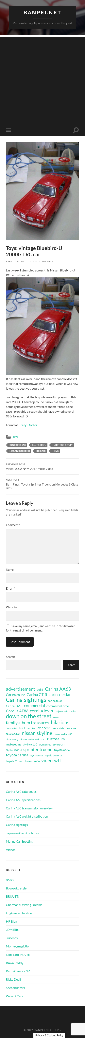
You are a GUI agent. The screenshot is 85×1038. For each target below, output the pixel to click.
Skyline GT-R (59, 744)
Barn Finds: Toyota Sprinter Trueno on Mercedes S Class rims (42, 484)
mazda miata (58, 728)
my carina (71, 728)
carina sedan (60, 694)
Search (10, 657)
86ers (10, 880)
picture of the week (29, 739)
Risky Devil (13, 979)
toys (15, 436)
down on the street (28, 716)
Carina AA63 (58, 689)
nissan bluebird (19, 450)
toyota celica (36, 755)
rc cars (41, 450)
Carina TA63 (14, 706)
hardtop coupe (63, 444)
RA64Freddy (14, 963)
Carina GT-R (37, 694)
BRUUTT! (12, 896)
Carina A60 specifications (23, 800)
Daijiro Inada (61, 711)
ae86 (40, 689)
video (47, 760)
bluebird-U (39, 444)
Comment (13, 525)
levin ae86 (43, 728)
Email (10, 588)
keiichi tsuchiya (27, 728)
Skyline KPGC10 (14, 750)
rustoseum (56, 739)
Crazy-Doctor (28, 425)
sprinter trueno (37, 749)
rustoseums (13, 744)
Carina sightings (26, 699)
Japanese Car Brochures (22, 833)
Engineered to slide (19, 913)
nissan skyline (37, 733)
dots (73, 711)
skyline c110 (30, 744)
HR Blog (11, 921)
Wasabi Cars (14, 996)
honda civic (12, 728)
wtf (57, 760)
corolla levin (41, 710)
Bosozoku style (16, 888)
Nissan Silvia (13, 734)
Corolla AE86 (17, 711)
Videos (10, 850)
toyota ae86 (62, 750)
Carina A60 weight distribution (27, 816)
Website (11, 607)
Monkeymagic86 (17, 946)
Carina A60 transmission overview (29, 808)
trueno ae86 (32, 761)
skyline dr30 (45, 744)
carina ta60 (55, 700)
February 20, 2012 (18, 261)
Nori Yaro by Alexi (18, 954)
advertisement (20, 689)
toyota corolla (53, 755)
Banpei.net (42, 12)
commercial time (57, 706)
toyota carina (17, 755)
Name (10, 569)
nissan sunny (12, 739)
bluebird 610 (17, 444)
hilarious (60, 722)
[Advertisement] (42, 80)
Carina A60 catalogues (21, 791)
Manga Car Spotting (19, 841)
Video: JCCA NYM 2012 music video (29, 467)
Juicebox (12, 938)
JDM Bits (12, 929)
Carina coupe (15, 695)
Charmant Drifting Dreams (24, 905)
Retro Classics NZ (18, 971)
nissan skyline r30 (63, 734)
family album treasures (27, 722)
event (56, 717)
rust (43, 739)
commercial (34, 705)
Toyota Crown (14, 761)
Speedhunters (15, 988)
